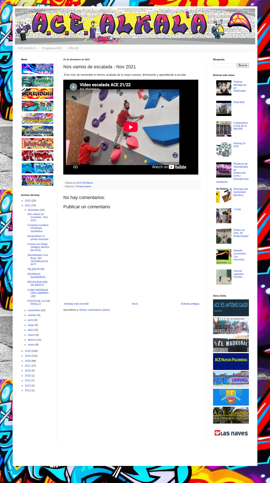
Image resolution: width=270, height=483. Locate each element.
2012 (28, 390)
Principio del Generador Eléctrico (241, 192)
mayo (31, 325)
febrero (32, 339)
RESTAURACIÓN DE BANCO (37, 284)
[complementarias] (37, 98)
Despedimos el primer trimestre (38, 238)
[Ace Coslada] (231, 315)
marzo (32, 335)
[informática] (37, 147)
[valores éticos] (37, 184)
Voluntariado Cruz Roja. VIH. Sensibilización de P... (37, 260)
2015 (28, 375)
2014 (28, 380)
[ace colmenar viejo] (231, 422)
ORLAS (73, 48)
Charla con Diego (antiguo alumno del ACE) (38, 247)
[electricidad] (37, 122)
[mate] (37, 172)
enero (31, 344)
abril (31, 329)
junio (31, 320)
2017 (28, 365)
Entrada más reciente (76, 303)
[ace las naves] (231, 440)
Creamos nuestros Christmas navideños (38, 228)
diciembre (34, 210)
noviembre (34, 310)
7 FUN (237, 209)
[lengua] (37, 160)
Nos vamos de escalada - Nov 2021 (37, 217)
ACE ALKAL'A (27, 48)
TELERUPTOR (36, 269)
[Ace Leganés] (231, 386)
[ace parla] (231, 404)
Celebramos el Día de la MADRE (241, 126)
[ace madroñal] (231, 351)
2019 (28, 355)
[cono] (37, 85)
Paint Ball (239, 102)
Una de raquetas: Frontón (239, 273)
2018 (28, 360)
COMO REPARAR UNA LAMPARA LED (37, 293)
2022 (28, 200)
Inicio (135, 303)
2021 (28, 205)
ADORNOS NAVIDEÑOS (36, 275)
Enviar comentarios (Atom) (95, 309)
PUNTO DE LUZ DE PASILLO (38, 302)
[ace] (37, 73)
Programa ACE (52, 48)
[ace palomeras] (231, 369)
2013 (28, 385)
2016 (28, 370)
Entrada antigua (190, 303)
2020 (28, 351)
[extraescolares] (37, 135)
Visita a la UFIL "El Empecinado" (241, 233)
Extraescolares (83, 186)
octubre (32, 315)
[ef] (37, 110)
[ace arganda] (231, 333)
